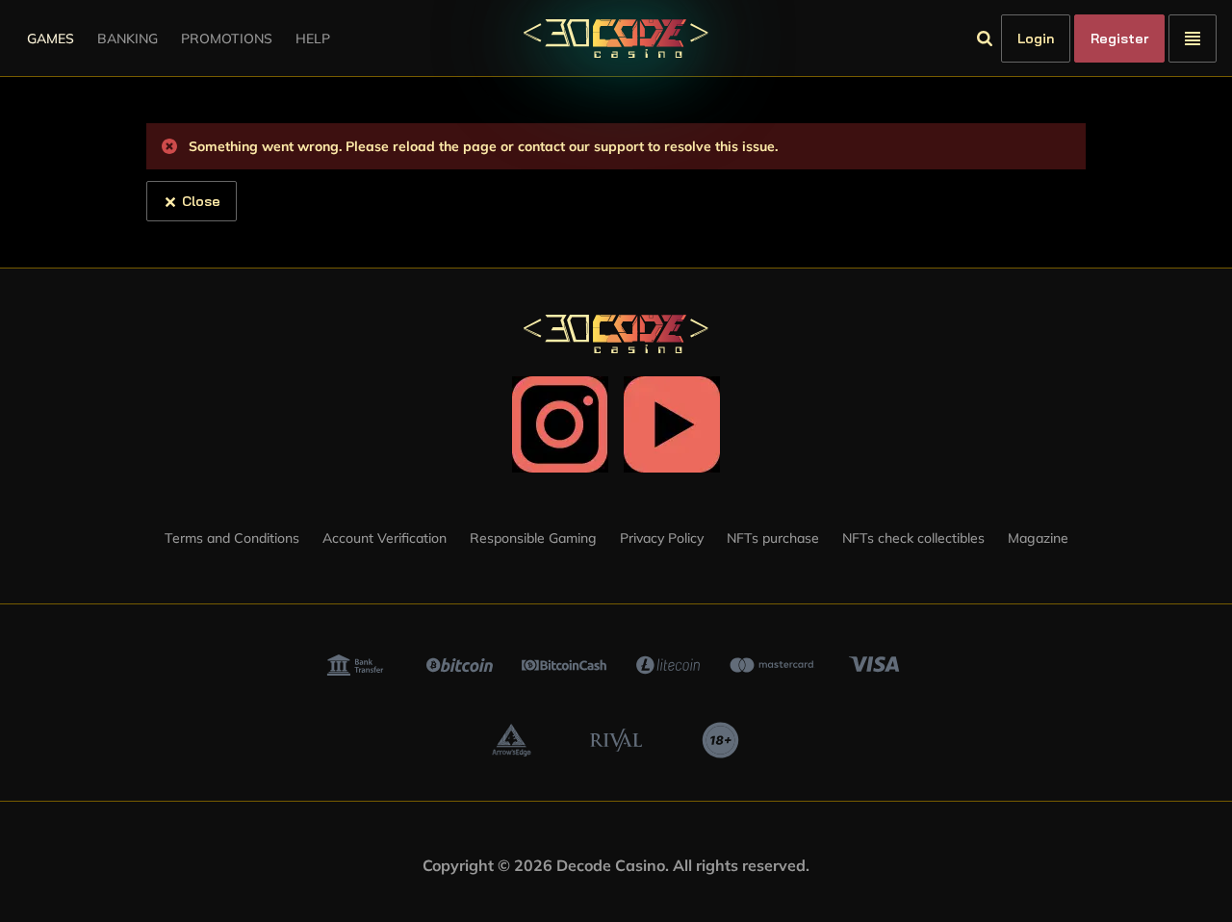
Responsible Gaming (533, 538)
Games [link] (50, 38)
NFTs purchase (773, 538)
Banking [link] (127, 38)
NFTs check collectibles (913, 538)
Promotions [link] (226, 38)
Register (1119, 38)
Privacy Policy (662, 538)
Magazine (1038, 538)
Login (1035, 38)
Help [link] (312, 38)
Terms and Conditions (232, 538)
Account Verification (384, 538)
